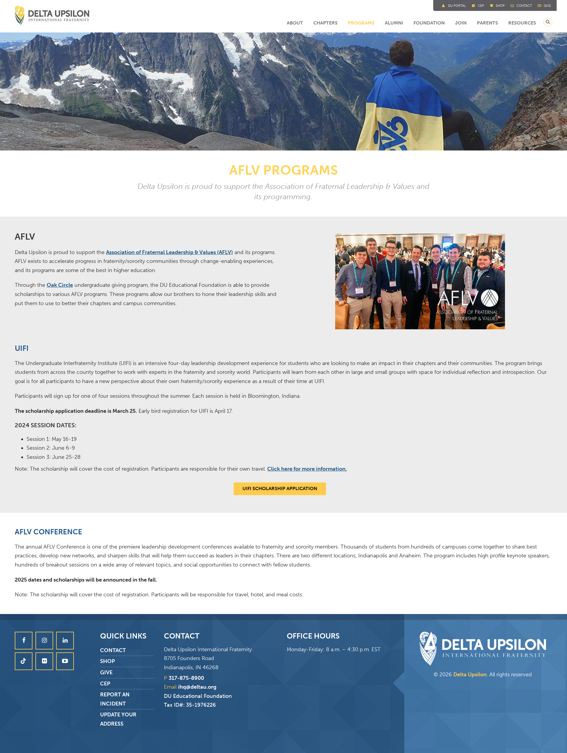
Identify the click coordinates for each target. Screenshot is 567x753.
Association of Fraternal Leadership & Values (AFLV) (169, 252)
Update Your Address (118, 719)
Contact (524, 6)
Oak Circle (60, 285)
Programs (361, 23)
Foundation (429, 23)
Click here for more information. (307, 469)
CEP (105, 683)
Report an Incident (115, 699)
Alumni (394, 23)
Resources (522, 23)
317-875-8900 (186, 678)
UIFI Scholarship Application (279, 488)
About (295, 23)
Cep (481, 6)
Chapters (325, 23)
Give (547, 6)
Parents (487, 23)
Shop (500, 6)
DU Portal (457, 6)
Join (461, 23)
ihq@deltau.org (197, 687)
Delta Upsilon (470, 674)
